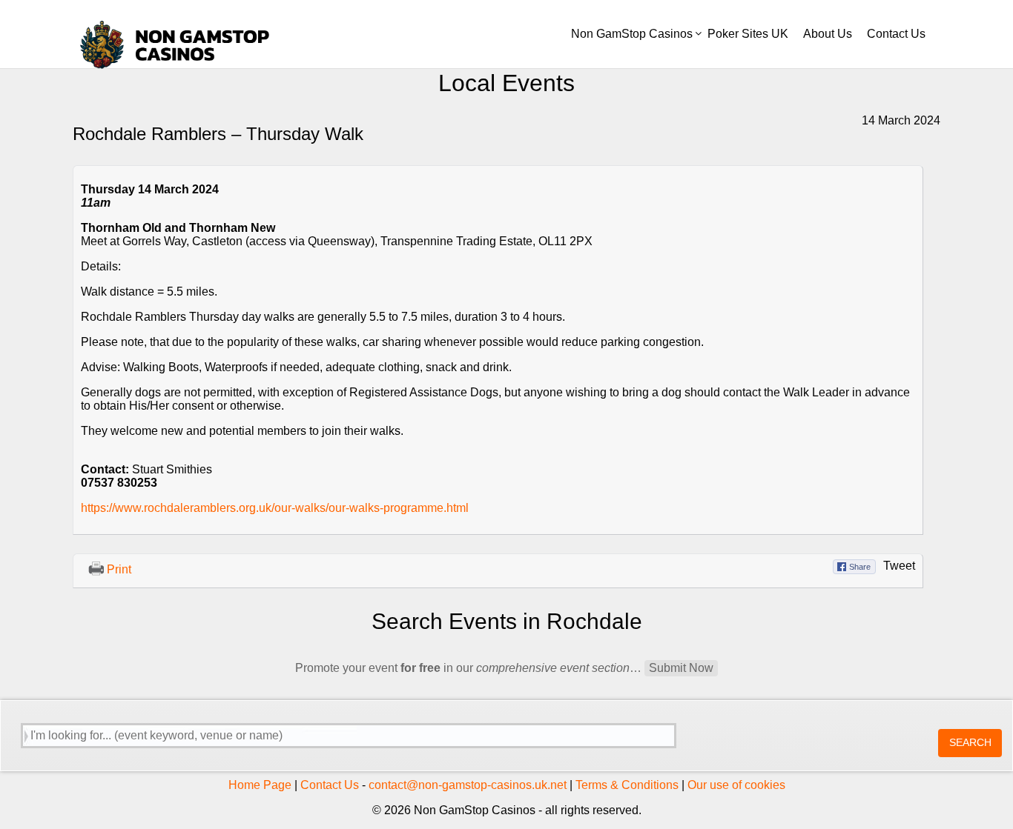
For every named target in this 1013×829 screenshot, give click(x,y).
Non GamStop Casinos (632, 33)
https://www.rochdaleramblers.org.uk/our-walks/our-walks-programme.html (275, 508)
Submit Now (681, 668)
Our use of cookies (736, 785)
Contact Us (896, 33)
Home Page (259, 785)
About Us (827, 33)
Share (860, 566)
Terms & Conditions (627, 785)
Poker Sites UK (747, 33)
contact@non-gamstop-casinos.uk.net (468, 785)
